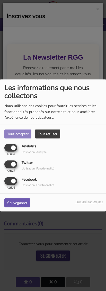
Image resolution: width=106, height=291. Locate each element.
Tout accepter (18, 134)
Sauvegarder (17, 202)
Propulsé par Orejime (89, 202)
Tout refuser (47, 134)
